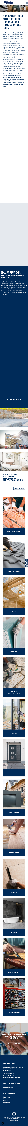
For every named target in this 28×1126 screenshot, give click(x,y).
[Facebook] (26, 563)
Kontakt (5, 1099)
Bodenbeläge (14, 853)
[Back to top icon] (14, 1113)
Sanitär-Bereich (7, 84)
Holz (14, 611)
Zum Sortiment (19, 488)
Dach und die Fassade (18, 74)
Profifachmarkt (14, 1012)
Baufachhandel (18, 318)
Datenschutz (21, 1119)
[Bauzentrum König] (8, 2)
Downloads (6, 1102)
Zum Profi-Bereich (14, 1044)
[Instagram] (26, 565)
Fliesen (14, 83)
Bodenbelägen (7, 83)
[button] (2, 1123)
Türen (10, 81)
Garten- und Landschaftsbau (12, 77)
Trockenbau (12, 75)
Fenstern (5, 81)
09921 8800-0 (10, 1074)
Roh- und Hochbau (14, 531)
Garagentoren (17, 81)
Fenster (14, 733)
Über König (6, 1097)
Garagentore (14, 813)
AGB (14, 1119)
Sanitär (14, 933)
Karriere (5, 1101)
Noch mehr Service (14, 399)
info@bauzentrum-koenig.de (11, 1077)
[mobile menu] (26, 2)
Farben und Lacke (14, 972)
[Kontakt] (26, 560)
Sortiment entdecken (11, 142)
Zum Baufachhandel (10, 196)
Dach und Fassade (14, 571)
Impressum (14, 1121)
